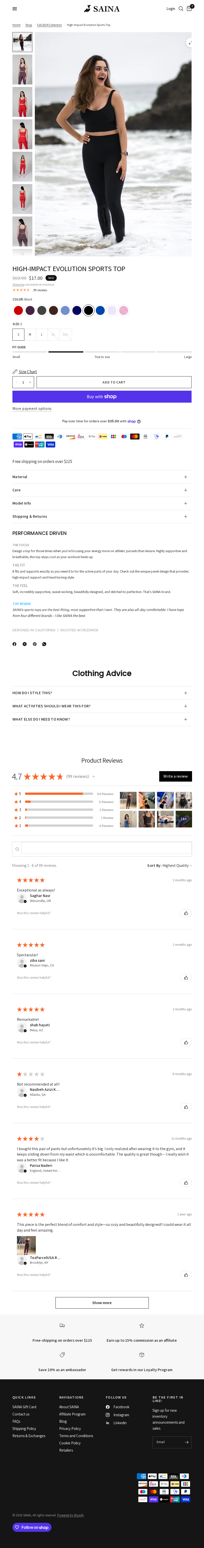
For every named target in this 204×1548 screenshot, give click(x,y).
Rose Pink (124, 310)
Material (19, 476)
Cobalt (100, 310)
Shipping (18, 284)
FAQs (16, 1421)
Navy (77, 310)
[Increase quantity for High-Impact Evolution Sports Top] (30, 382)
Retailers (66, 1450)
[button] (94, 776)
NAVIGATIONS (71, 1397)
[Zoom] (191, 42)
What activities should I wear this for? (51, 706)
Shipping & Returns (29, 516)
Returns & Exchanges (28, 1435)
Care (16, 490)
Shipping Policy (24, 1428)
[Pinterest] (36, 644)
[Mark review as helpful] (186, 913)
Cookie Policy (70, 1443)
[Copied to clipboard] (55, 643)
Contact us (20, 1414)
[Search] (181, 8)
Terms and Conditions (76, 1435)
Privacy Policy (70, 1428)
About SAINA (69, 1406)
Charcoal (42, 310)
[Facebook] (15, 644)
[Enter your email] (187, 1442)
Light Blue (65, 310)
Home (16, 25)
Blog (63, 1421)
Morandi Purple (30, 310)
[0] (188, 8)
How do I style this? (32, 692)
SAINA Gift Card (24, 1406)
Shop (28, 25)
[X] (26, 644)
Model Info (21, 503)
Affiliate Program (72, 1414)
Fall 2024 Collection (49, 25)
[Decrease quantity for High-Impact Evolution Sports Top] (16, 382)
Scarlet (18, 310)
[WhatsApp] (45, 644)
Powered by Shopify (70, 1515)
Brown (53, 310)
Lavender (112, 310)
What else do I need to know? (41, 719)
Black (89, 310)
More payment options (31, 408)
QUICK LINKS (24, 1397)
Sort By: (154, 865)
